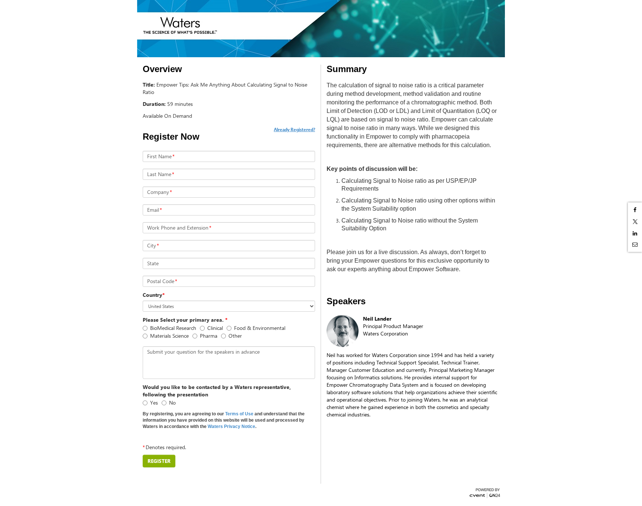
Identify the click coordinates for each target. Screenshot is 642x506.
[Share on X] (635, 221)
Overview (162, 69)
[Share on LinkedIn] (635, 233)
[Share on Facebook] (635, 209)
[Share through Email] (635, 244)
